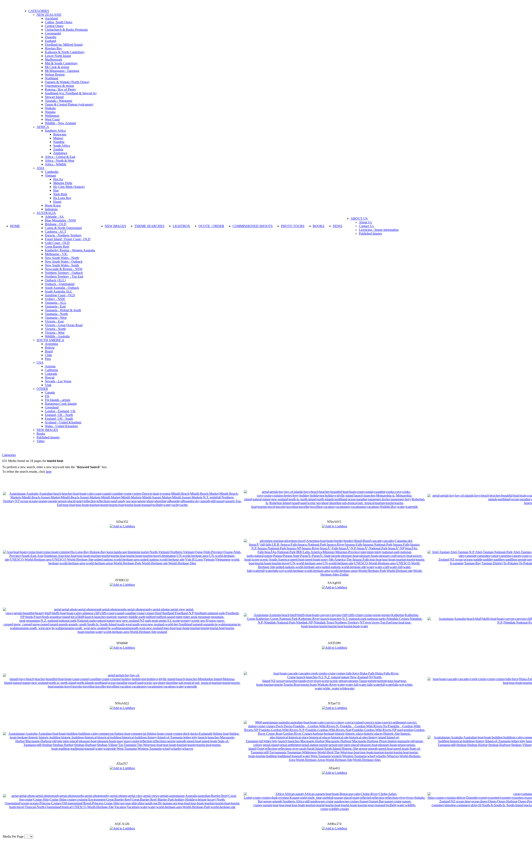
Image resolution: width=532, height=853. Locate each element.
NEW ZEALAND (49, 14)
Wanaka (50, 112)
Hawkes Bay (53, 48)
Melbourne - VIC (56, 254)
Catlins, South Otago (58, 22)
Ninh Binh (60, 194)
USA (40, 362)
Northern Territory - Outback (64, 272)
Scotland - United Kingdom (63, 422)
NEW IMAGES (47, 430)
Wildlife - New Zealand (60, 123)
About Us (365, 222)
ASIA (40, 168)
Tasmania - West (55, 317)
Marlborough (53, 59)
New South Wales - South (62, 265)
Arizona (50, 366)
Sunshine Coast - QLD (60, 295)
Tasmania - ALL (55, 302)
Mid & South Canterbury (61, 63)
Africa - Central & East (60, 157)
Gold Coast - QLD (57, 243)
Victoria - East (54, 321)
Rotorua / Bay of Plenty (60, 89)
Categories (9, 455)
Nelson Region (55, 74)
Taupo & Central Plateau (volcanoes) (69, 104)
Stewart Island (54, 97)
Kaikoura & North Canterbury (65, 52)
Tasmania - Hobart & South (63, 310)
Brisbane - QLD (55, 224)
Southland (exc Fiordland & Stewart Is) (70, 93)
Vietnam (50, 175)
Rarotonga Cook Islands (61, 403)
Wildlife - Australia (57, 336)
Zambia (58, 149)
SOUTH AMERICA (50, 340)
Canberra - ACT (55, 231)
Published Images (48, 437)
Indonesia (51, 209)
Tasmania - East (55, 306)
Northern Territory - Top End (64, 276)
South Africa (61, 145)
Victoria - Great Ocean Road (64, 325)
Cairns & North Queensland (63, 228)
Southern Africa (55, 130)
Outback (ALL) (55, 280)
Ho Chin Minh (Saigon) (69, 186)
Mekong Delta (62, 183)
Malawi (58, 138)
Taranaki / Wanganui (58, 100)
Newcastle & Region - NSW (64, 269)
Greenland (52, 407)
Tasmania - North (56, 314)
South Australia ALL (58, 291)
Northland (51, 78)
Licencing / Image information (379, 229)
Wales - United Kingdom (61, 426)
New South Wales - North (62, 258)
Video (40, 441)
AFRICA (43, 127)
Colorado (51, 373)
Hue (56, 190)
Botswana (59, 134)
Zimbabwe (60, 153)
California (51, 370)
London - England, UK (60, 411)
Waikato (50, 108)
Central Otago (54, 26)
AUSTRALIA (46, 213)
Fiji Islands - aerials (57, 400)
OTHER (42, 388)
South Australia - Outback (62, 287)
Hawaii (49, 377)
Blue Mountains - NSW (60, 220)
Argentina (51, 344)
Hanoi (57, 201)
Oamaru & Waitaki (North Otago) (67, 82)
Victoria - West (54, 332)
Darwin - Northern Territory (63, 235)
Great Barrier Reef (57, 246)
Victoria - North (55, 329)
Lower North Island (58, 56)
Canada (50, 392)
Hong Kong (53, 205)
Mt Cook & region (57, 67)
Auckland (51, 18)
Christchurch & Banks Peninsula (66, 29)
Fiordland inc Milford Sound (64, 44)
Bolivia (49, 347)
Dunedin (50, 37)
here (49, 471)
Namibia (58, 142)
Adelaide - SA (54, 216)
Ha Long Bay (62, 198)
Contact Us (366, 226)
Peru (48, 359)
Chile (48, 355)
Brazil (49, 351)
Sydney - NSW (55, 299)
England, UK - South (59, 418)
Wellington (52, 115)
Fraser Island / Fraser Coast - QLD (67, 239)
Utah (48, 385)
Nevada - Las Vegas (58, 381)
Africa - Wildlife (55, 164)
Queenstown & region (59, 85)
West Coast (52, 119)
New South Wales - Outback (64, 261)
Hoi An (58, 179)
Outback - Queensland (59, 284)
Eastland (50, 41)
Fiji (47, 396)
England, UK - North (59, 415)
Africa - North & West (59, 160)
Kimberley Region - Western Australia (70, 250)
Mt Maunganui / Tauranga (62, 71)
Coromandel (53, 33)
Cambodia (51, 172)
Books (41, 433)
